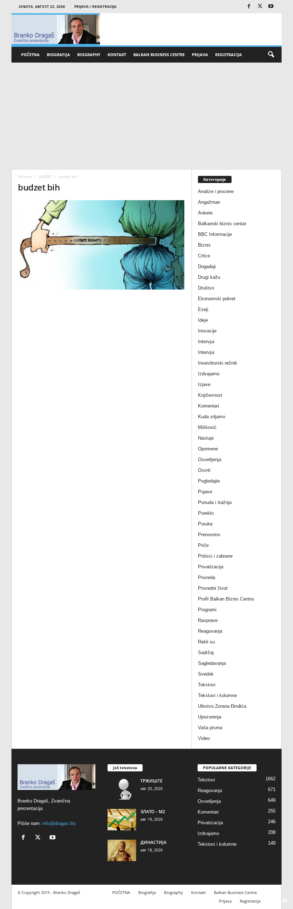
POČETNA (30, 54)
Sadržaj (206, 652)
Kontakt (117, 54)
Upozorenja (209, 717)
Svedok (206, 674)
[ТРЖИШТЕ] (122, 789)
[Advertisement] (146, 116)
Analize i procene (216, 191)
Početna (25, 176)
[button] (271, 55)
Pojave (205, 491)
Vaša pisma (210, 727)
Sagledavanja (212, 663)
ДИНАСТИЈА (153, 842)
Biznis (204, 245)
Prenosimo (209, 534)
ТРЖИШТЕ (151, 781)
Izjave (204, 384)
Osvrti (204, 470)
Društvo (206, 288)
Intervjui (206, 341)
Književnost (210, 395)
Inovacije (207, 331)
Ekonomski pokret (216, 298)
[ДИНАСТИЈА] (122, 850)
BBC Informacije (215, 234)
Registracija (228, 54)
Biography (88, 54)
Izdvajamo (208, 373)
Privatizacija (210, 566)
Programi (207, 609)
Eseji (203, 309)
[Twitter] (259, 6)
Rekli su (206, 641)
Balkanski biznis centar (222, 223)
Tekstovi (206, 684)
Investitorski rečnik (217, 363)
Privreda (206, 577)
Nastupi (206, 438)
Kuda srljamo (211, 416)
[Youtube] (271, 6)
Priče (203, 545)
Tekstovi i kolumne (217, 695)
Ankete (205, 213)
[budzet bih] (101, 245)
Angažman (209, 202)
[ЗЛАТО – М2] (122, 819)
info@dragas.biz (59, 823)
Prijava (200, 54)
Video (204, 738)
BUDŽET (45, 176)
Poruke (205, 524)
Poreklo (206, 513)
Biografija (58, 54)
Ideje (203, 320)
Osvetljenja (209, 459)
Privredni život (213, 588)
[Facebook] (248, 6)
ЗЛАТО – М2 (152, 812)
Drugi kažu (209, 277)
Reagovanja (210, 631)
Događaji (207, 266)
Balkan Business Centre (159, 54)
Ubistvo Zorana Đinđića (222, 706)
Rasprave (208, 620)
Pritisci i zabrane (215, 556)
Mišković (207, 427)
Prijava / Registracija (95, 6)
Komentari (208, 406)
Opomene (208, 448)
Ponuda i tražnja (215, 502)
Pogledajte (209, 481)
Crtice (204, 255)
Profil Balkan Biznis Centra (226, 599)
